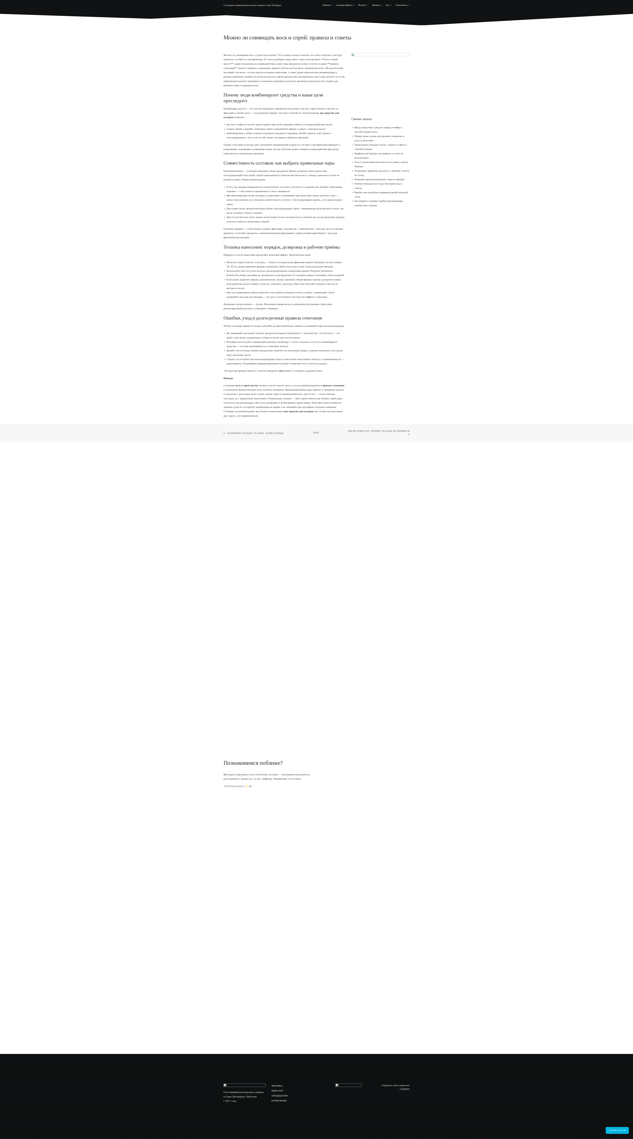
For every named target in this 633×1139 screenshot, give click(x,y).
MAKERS (405, 1089)
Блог (388, 5)
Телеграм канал (234, 786)
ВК (250, 786)
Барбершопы (315, 14)
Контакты (402, 14)
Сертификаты (358, 14)
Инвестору (277, 1091)
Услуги (337, 14)
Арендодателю (279, 1096)
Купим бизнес (279, 1101)
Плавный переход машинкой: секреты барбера (379, 179)
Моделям (362, 5)
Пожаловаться (401, 5)
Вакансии (326, 5)
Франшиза (376, 5)
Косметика (381, 14)
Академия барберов (344, 5)
